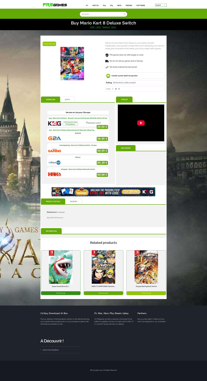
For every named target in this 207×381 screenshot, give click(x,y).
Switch (92, 27)
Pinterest (119, 89)
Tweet (116, 89)
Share (112, 89)
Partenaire (126, 148)
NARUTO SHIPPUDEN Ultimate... (103, 286)
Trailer (124, 99)
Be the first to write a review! (124, 83)
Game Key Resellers (51, 350)
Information (51, 231)
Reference (51, 212)
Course (113, 27)
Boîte (67, 99)
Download (50, 99)
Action (98, 27)
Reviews (73, 201)
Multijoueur (106, 27)
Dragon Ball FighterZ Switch (146, 286)
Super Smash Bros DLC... (61, 286)
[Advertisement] (141, 168)
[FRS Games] (55, 5)
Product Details (53, 201)
